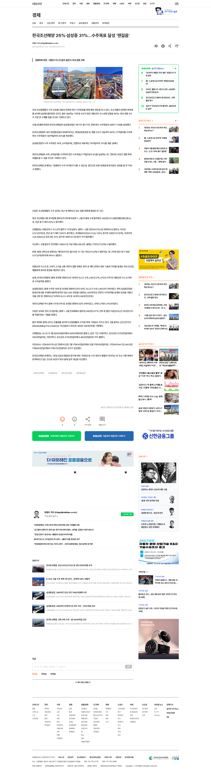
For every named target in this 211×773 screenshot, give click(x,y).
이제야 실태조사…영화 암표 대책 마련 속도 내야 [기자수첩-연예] (166, 583)
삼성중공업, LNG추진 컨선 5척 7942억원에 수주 (66, 592)
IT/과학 (106, 3)
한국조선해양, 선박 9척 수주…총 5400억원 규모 (66, 619)
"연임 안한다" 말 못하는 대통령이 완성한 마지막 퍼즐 (53, 534)
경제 (87, 3)
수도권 (137, 3)
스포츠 (122, 3)
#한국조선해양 (67, 373)
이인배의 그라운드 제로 (148, 497)
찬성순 (44, 674)
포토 (144, 3)
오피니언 (66, 3)
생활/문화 (96, 3)
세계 (129, 3)
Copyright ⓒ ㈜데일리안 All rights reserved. (141, 766)
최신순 (35, 674)
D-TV (152, 3)
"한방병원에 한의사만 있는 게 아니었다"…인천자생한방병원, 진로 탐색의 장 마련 (63, 544)
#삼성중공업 (52, 373)
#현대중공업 (80, 373)
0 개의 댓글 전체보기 (82, 682)
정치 (74, 3)
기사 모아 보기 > (51, 516)
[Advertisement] (82, 643)
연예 (114, 3)
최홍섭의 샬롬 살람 (147, 521)
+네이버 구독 (127, 514)
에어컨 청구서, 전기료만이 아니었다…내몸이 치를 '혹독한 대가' (57, 539)
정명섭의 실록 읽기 (147, 509)
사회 (81, 3)
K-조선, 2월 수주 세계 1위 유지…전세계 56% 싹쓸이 (68, 578)
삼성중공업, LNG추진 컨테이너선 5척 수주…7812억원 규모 (70, 606)
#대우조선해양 (39, 373)
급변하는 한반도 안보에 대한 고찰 (154, 490)
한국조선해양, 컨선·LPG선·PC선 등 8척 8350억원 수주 (69, 565)
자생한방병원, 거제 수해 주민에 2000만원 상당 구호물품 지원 (57, 525)
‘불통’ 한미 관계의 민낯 (150, 501)
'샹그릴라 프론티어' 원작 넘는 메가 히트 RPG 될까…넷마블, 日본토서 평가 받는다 (64, 529)
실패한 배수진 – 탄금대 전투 (152, 513)
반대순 (53, 674)
